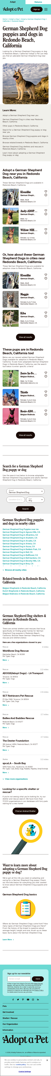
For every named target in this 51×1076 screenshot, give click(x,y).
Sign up (36, 9)
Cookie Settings (25, 1072)
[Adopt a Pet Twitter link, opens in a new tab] (18, 999)
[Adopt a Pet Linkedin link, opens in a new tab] (38, 999)
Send (38, 979)
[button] (45, 191)
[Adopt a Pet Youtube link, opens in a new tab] (28, 999)
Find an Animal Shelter (25, 811)
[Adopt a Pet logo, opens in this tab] (26, 1042)
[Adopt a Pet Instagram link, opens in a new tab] (33, 999)
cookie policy (21, 1065)
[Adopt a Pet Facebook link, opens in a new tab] (13, 999)
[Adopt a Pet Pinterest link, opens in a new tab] (23, 999)
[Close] (47, 1060)
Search (25, 509)
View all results (25, 337)
